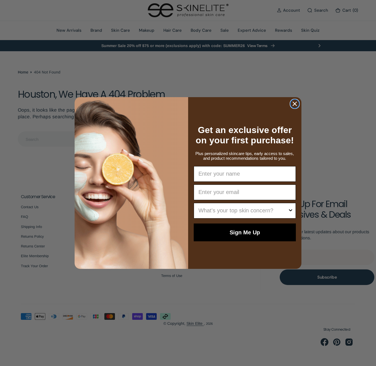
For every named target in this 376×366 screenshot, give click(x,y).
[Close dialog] (294, 103)
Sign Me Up (245, 232)
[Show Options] (290, 210)
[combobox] (243, 210)
